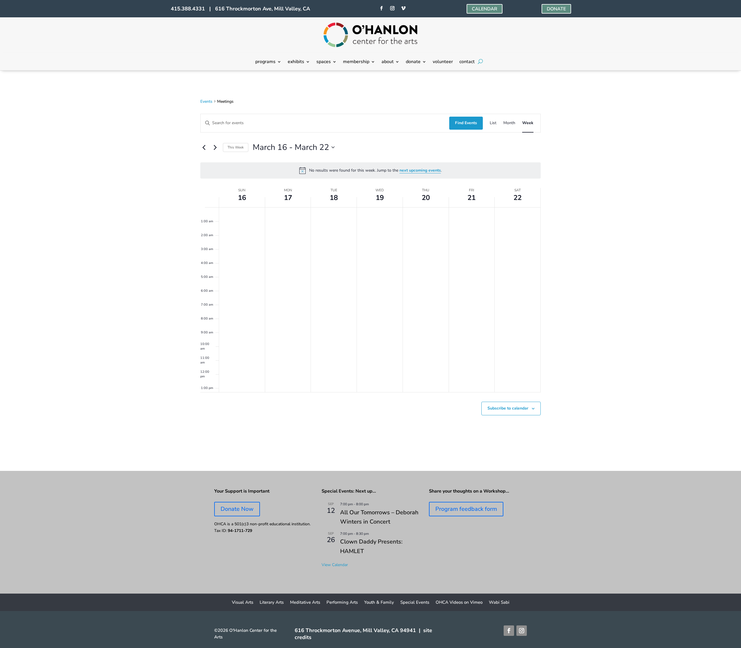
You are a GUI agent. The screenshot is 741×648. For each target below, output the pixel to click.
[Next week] (215, 147)
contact (467, 62)
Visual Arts (242, 602)
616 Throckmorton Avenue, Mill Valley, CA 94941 (355, 630)
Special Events (414, 602)
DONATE (556, 9)
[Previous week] (203, 147)
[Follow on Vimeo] (403, 8)
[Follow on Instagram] (392, 8)
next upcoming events (420, 170)
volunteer (443, 62)
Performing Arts (342, 602)
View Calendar (335, 565)
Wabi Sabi (499, 602)
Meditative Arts (305, 602)
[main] (370, 271)
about (387, 62)
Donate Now (237, 509)
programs (265, 62)
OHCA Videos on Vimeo (459, 602)
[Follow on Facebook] (381, 8)
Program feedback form (466, 509)
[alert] (370, 170)
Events (206, 101)
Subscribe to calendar (507, 408)
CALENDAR (484, 9)
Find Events (466, 123)
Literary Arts (272, 602)
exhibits (296, 62)
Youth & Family (379, 602)
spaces (323, 62)
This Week (236, 147)
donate (413, 62)
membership (356, 62)
